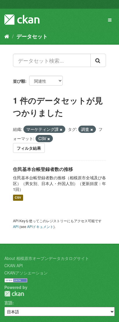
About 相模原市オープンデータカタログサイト (46, 258)
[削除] (61, 129)
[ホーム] (6, 36)
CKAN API (13, 265)
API (15, 226)
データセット (32, 36)
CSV (18, 198)
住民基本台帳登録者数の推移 (43, 169)
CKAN (14, 294)
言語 (8, 302)
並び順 (19, 81)
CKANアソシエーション (26, 273)
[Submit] (98, 60)
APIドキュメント (40, 226)
